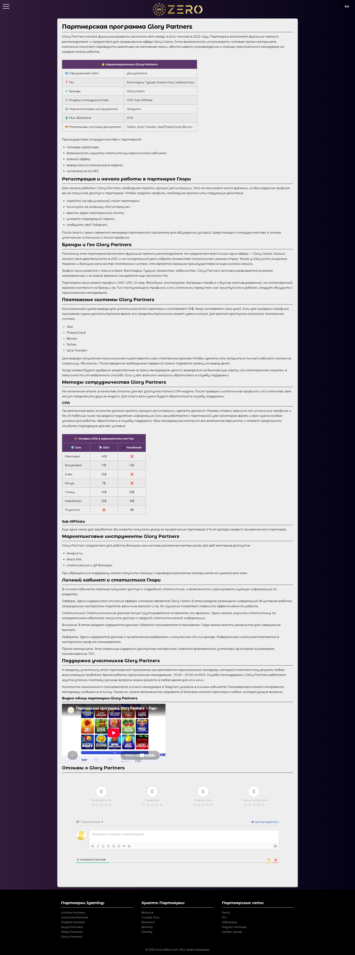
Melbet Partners (73, 922)
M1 (224, 917)
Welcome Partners (74, 917)
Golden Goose (232, 932)
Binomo (147, 927)
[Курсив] (98, 846)
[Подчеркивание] (103, 846)
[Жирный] (92, 846)
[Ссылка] (129, 846)
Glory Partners (71, 936)
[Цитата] (123, 846)
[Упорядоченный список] (113, 846)
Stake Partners (71, 932)
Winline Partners (73, 912)
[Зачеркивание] (108, 846)
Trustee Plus (150, 917)
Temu (226, 912)
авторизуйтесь (266, 822)
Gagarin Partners (234, 927)
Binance (147, 912)
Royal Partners (72, 927)
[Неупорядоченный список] (118, 846)
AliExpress (229, 922)
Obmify (146, 932)
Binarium (148, 922)
